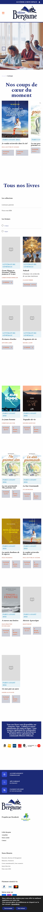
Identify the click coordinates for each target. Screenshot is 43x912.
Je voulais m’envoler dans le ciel (14, 143)
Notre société (5, 838)
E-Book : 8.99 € (37, 430)
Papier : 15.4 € (6, 563)
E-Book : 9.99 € (16, 430)
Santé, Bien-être (6, 866)
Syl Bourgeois (28, 489)
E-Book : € (7, 282)
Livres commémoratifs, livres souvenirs (12, 863)
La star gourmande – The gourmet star (10, 487)
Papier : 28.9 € (6, 429)
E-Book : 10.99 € (37, 631)
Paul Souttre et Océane (10, 147)
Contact (4, 840)
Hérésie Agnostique (31, 620)
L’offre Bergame (6, 832)
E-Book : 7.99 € (16, 494)
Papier (6, 231)
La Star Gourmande (30, 486)
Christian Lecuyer (8, 423)
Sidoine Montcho (29, 423)
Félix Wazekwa (7, 558)
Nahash (26, 270)
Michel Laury (28, 343)
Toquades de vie (29, 419)
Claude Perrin (28, 280)
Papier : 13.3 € (6, 153)
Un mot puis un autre (10, 689)
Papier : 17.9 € (30, 285)
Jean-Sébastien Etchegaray (7, 625)
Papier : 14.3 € (6, 632)
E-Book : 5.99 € (37, 496)
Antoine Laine (7, 343)
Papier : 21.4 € (27, 630)
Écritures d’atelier (9, 339)
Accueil (4, 76)
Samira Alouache (8, 692)
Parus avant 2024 (11, 140)
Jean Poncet (27, 624)
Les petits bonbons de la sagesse (10, 553)
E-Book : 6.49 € (16, 699)
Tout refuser (21, 908)
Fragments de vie (30, 339)
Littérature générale (8, 205)
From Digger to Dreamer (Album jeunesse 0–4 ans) (9, 272)
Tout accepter (8, 908)
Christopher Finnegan (10, 278)
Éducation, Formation (8, 861)
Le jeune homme (8, 419)
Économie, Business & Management (12, 858)
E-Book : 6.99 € (20, 153)
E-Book (6, 226)
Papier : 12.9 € (6, 493)
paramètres (15, 904)
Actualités (5, 835)
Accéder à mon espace (26, 2)
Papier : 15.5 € (27, 429)
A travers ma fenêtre (10, 620)
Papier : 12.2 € (6, 698)
